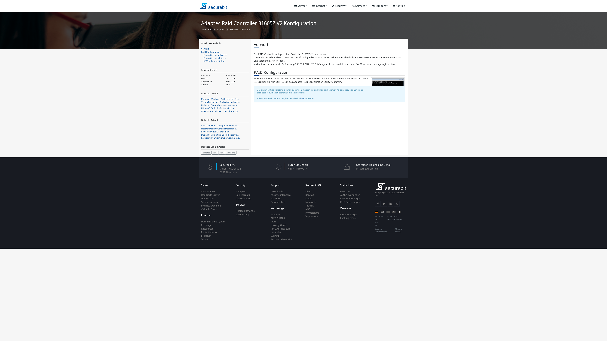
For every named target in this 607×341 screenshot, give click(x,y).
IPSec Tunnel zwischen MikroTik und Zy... (220, 111)
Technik (309, 205)
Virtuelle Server (209, 209)
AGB (307, 209)
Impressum (311, 216)
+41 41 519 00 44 (298, 168)
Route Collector (209, 232)
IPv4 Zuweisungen (350, 198)
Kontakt (400, 6)
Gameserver (207, 198)
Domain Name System (213, 221)
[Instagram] (397, 203)
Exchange (206, 225)
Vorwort (205, 48)
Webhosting (242, 214)
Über (308, 191)
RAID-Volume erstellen (213, 61)
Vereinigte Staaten (394, 219)
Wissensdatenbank (240, 29)
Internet (320, 6)
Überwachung (243, 198)
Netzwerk (310, 201)
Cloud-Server (208, 191)
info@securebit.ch (367, 168)
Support (380, 6)
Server (301, 6)
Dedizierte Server (210, 194)
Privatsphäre (312, 212)
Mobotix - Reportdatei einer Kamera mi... (220, 105)
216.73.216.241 (393, 216)
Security (339, 6)
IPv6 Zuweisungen (350, 201)
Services (360, 6)
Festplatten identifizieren (215, 55)
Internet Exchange (211, 205)
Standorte (276, 198)
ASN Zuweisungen (350, 194)
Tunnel (204, 239)
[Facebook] (378, 203)
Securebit (207, 29)
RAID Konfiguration (210, 52)
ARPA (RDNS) (278, 217)
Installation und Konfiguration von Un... (220, 125)
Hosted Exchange (245, 210)
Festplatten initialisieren (214, 58)
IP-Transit (206, 235)
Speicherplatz (243, 194)
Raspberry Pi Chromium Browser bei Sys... (220, 137)
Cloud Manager (348, 214)
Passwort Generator (281, 239)
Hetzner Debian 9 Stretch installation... (219, 128)
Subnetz (275, 235)
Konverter (276, 214)
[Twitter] (384, 203)
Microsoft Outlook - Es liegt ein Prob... (218, 108)
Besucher (345, 191)
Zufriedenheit (278, 201)
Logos (308, 198)
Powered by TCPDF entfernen (215, 131)
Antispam (241, 191)
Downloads (277, 191)
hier (302, 98)
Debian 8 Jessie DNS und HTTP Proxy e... (220, 134)
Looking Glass (278, 225)
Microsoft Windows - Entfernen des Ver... (220, 99)
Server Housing (209, 201)
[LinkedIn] (390, 203)
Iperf (273, 221)
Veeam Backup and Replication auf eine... (220, 102)
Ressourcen (207, 228)
